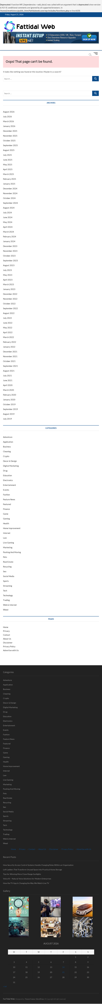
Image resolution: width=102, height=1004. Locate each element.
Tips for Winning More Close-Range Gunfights (22, 874)
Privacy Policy (9, 646)
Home (5, 627)
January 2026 (9, 126)
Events (6, 490)
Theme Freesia (30, 999)
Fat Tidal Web (9, 999)
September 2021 (10, 366)
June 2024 (7, 217)
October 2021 (9, 361)
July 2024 (7, 212)
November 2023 (10, 251)
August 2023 (8, 265)
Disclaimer (7, 642)
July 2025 (7, 155)
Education (7, 475)
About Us (7, 639)
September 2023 (10, 260)
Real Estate (8, 562)
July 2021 (7, 375)
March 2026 (8, 121)
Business (7, 446)
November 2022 (10, 299)
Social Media (8, 576)
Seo (4, 571)
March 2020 (8, 390)
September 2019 (10, 409)
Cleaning (7, 451)
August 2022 (8, 313)
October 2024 (9, 198)
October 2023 (9, 255)
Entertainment (9, 485)
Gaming (6, 518)
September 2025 (10, 145)
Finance (6, 509)
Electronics (8, 480)
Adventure (7, 437)
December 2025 (10, 131)
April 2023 (7, 279)
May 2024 (7, 222)
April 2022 (7, 332)
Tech (5, 590)
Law (5, 538)
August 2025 (8, 150)
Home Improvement (11, 528)
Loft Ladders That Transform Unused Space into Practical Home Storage (32, 869)
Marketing (7, 547)
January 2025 (9, 184)
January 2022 (9, 347)
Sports (6, 581)
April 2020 (7, 385)
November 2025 (10, 136)
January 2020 (9, 399)
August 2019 (8, 414)
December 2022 (10, 294)
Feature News (9, 499)
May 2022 (7, 327)
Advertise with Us (11, 650)
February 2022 (9, 342)
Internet (6, 533)
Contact (6, 635)
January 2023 (9, 289)
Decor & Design (10, 461)
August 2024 (8, 208)
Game (5, 514)
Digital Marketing (11, 466)
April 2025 (7, 169)
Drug (5, 470)
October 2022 (9, 303)
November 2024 (10, 193)
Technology (8, 595)
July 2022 (7, 318)
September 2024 (10, 203)
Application (8, 442)
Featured (7, 504)
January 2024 (9, 241)
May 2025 (7, 164)
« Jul (5, 986)
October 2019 (9, 404)
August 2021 (8, 371)
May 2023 (7, 275)
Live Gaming (8, 542)
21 (63, 972)
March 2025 (8, 174)
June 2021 (7, 380)
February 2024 (9, 236)
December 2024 (10, 188)
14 (63, 967)
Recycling (7, 566)
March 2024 (8, 232)
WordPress (40, 999)
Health (6, 523)
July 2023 (7, 270)
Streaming (7, 586)
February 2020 (9, 395)
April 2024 (7, 227)
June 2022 (7, 323)
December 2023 (10, 246)
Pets (5, 557)
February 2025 (9, 179)
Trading (6, 600)
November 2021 (10, 356)
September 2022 (10, 308)
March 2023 (8, 284)
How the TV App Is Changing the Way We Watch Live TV (26, 883)
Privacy (6, 631)
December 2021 (10, 351)
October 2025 (9, 140)
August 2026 (8, 112)
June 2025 (7, 160)
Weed (5, 609)
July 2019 (7, 419)
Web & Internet (10, 605)
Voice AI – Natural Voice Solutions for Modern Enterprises (27, 878)
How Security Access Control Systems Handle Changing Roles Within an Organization (38, 865)
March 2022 (8, 337)
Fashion (6, 494)
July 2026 (7, 116)
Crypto (6, 456)
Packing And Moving (12, 552)
